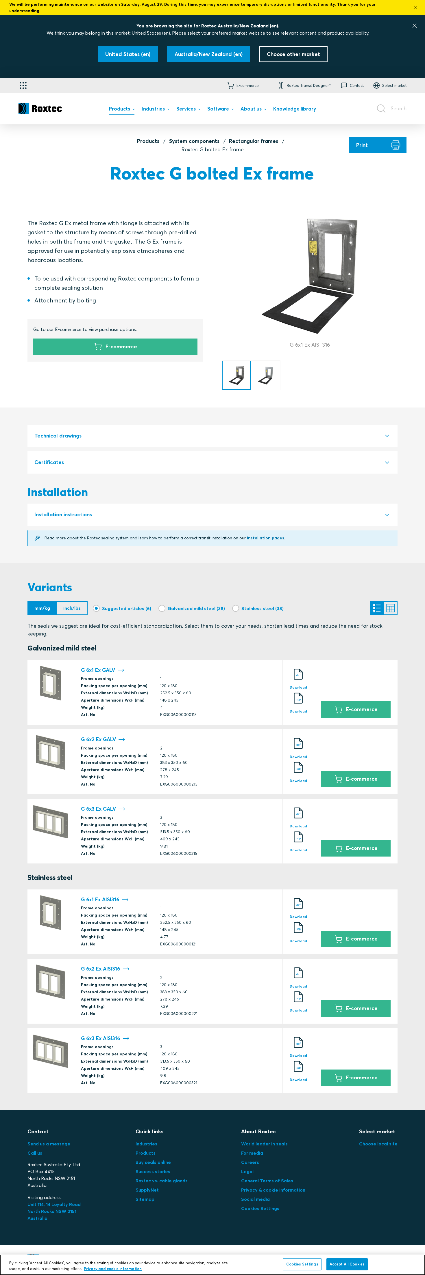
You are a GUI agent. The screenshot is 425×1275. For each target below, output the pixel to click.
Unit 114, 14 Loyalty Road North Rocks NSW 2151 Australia (54, 1211)
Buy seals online (153, 1162)
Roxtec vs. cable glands (162, 1181)
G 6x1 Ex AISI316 (100, 899)
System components (194, 141)
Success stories (153, 1171)
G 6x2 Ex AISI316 (100, 969)
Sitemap (145, 1199)
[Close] (414, 25)
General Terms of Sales (267, 1181)
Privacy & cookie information (273, 1190)
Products (148, 141)
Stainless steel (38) (262, 608)
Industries (146, 1144)
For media (252, 1153)
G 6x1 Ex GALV (98, 670)
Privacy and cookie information (113, 1268)
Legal (247, 1171)
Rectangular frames (253, 141)
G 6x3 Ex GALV (98, 809)
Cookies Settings (260, 1208)
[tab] (212, 436)
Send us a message (48, 1144)
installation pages (265, 538)
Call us (34, 1153)
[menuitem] (121, 110)
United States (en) (151, 33)
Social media (255, 1199)
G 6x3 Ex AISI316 (100, 1038)
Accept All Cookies (347, 1264)
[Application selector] (23, 85)
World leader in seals (264, 1144)
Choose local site (378, 1144)
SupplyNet (147, 1190)
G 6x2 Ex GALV (98, 739)
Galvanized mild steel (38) (196, 608)
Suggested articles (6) (126, 608)
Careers (250, 1162)
